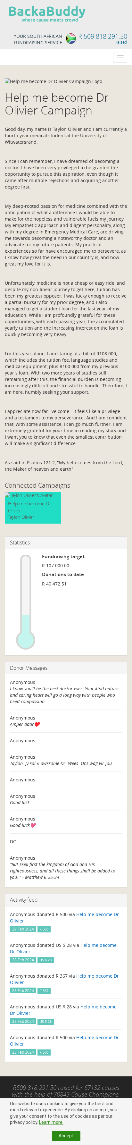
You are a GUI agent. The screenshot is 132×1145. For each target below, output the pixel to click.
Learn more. (51, 1122)
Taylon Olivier (21, 517)
